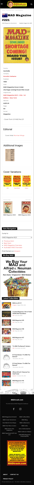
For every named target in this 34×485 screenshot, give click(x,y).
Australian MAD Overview (13, 247)
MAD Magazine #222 (24, 215)
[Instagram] (20, 409)
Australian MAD (10, 10)
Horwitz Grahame (9, 76)
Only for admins (8, 224)
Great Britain (17, 188)
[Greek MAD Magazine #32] (26, 186)
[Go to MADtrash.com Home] (17, 4)
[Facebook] (14, 409)
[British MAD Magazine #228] (17, 186)
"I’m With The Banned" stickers (21, 346)
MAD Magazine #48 (18, 329)
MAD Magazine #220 (9, 215)
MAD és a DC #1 (17, 303)
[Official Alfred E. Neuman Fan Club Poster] (6, 374)
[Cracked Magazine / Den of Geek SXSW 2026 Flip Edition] (6, 314)
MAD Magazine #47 (18, 337)
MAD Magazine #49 (18, 320)
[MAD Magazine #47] (6, 340)
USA (8, 188)
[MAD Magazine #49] (6, 322)
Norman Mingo (19, 135)
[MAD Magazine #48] (6, 331)
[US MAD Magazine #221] (7, 186)
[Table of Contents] (9, 161)
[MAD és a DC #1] (6, 305)
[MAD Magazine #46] (6, 383)
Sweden (14, 375)
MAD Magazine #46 (18, 380)
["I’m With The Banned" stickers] (6, 348)
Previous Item (9, 241)
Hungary (14, 305)
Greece (26, 188)
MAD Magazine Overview (13, 245)
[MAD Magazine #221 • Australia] (17, 45)
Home (3, 10)
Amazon (17, 251)
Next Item (7, 243)
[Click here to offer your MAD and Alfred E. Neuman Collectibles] (17, 296)
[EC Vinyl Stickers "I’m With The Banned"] (6, 357)
